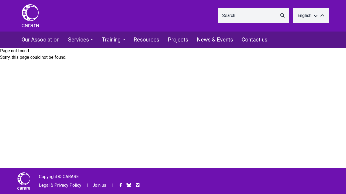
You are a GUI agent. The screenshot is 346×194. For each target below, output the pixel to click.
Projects (178, 39)
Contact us (254, 39)
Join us (99, 185)
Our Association (40, 39)
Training (111, 39)
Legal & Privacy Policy (60, 185)
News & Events (215, 39)
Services (78, 39)
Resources (146, 39)
